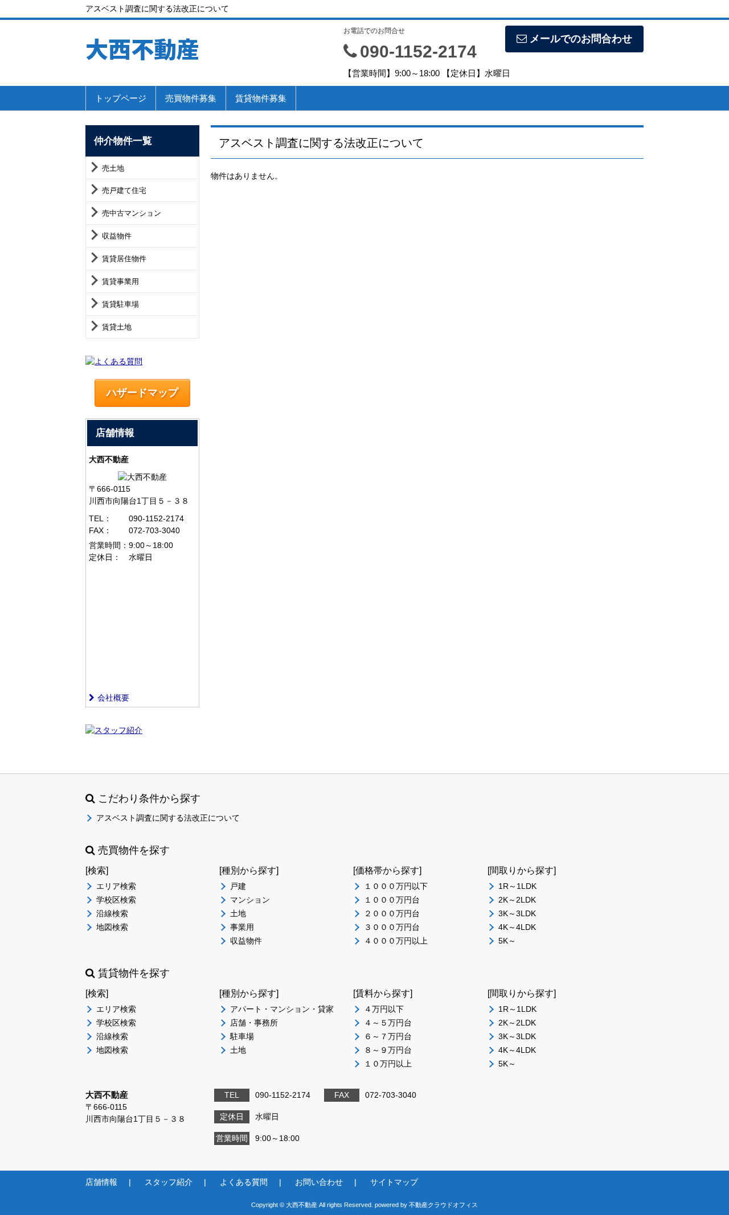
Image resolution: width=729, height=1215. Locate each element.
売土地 (113, 168)
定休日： (105, 557)
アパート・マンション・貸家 (282, 1009)
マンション (250, 899)
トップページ (120, 98)
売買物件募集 (190, 98)
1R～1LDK (517, 886)
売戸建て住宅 (124, 190)
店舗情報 (101, 1182)
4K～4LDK (517, 927)
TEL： (100, 518)
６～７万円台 (388, 1036)
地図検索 (112, 927)
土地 (238, 913)
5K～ (507, 940)
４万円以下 (384, 1009)
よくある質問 (244, 1182)
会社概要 (113, 697)
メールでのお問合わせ (581, 38)
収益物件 (117, 236)
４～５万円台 (388, 1022)
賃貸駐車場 (120, 304)
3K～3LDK (517, 913)
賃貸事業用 (120, 281)
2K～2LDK (517, 899)
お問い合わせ (319, 1182)
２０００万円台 (392, 913)
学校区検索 (116, 899)
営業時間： (109, 545)
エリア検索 (116, 886)
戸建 (238, 886)
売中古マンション (131, 213)
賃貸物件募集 (260, 98)
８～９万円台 (388, 1050)
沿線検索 (112, 913)
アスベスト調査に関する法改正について (168, 817)
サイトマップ (394, 1182)
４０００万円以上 (396, 940)
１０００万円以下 (396, 886)
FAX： (100, 530)
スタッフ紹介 (169, 1182)
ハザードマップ (142, 392)
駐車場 (242, 1036)
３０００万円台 (392, 927)
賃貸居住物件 (124, 258)
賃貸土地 (117, 327)
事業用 (242, 927)
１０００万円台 (392, 899)
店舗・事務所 (254, 1022)
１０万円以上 (388, 1063)
